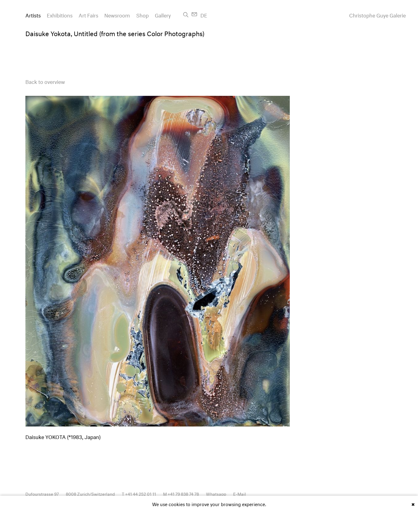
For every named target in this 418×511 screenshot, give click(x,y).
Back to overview (45, 81)
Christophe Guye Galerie (377, 14)
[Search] (185, 14)
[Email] (194, 14)
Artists (33, 14)
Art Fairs (88, 14)
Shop (142, 14)
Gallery (163, 14)
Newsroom (117, 14)
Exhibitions (60, 14)
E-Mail (239, 493)
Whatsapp (216, 493)
